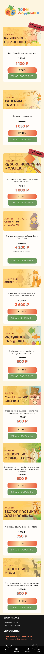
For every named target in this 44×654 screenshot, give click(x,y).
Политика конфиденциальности (19, 639)
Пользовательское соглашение (19, 637)
